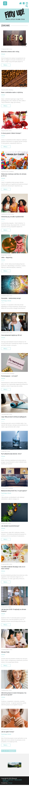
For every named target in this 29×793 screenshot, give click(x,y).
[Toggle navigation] (5, 3)
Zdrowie (3, 54)
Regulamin (18, 779)
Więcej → (5, 65)
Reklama (5, 781)
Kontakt (10, 779)
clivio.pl (10, 783)
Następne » (12, 751)
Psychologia (4, 300)
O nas (4, 779)
